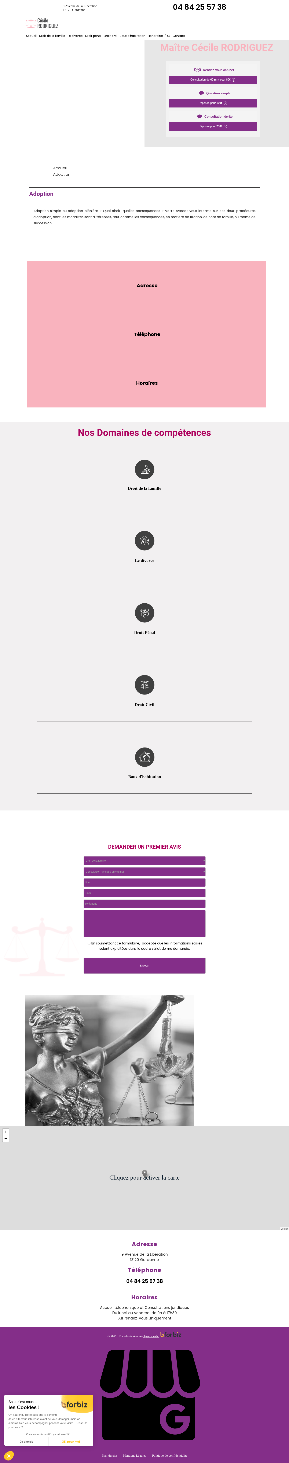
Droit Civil (144, 704)
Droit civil (110, 36)
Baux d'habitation (144, 776)
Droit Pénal (144, 632)
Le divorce (75, 36)
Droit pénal (93, 36)
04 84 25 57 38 (199, 7)
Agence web (151, 1336)
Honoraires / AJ (159, 36)
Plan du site (109, 1455)
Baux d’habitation (132, 36)
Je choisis (26, 1441)
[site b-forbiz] (171, 1336)
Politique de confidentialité (169, 1455)
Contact (179, 36)
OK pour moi (71, 1441)
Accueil (31, 36)
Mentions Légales (134, 1455)
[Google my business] (150, 1448)
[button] (9, 1456)
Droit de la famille (52, 36)
